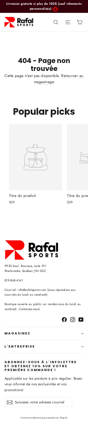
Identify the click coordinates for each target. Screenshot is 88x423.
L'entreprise (20, 346)
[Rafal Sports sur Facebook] (64, 319)
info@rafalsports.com (32, 289)
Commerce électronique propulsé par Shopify (44, 417)
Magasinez (17, 333)
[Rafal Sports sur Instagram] (72, 319)
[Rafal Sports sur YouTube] (81, 319)
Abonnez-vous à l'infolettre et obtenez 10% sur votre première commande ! (41, 366)
